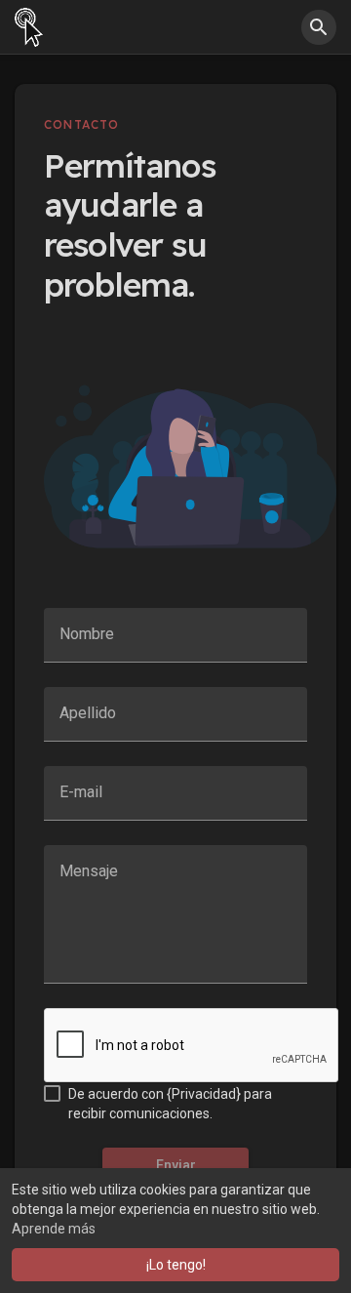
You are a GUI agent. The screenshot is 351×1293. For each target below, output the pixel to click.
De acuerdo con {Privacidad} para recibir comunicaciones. (170, 1103)
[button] (318, 27)
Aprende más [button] (54, 1228)
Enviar (176, 1165)
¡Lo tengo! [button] (176, 1265)
